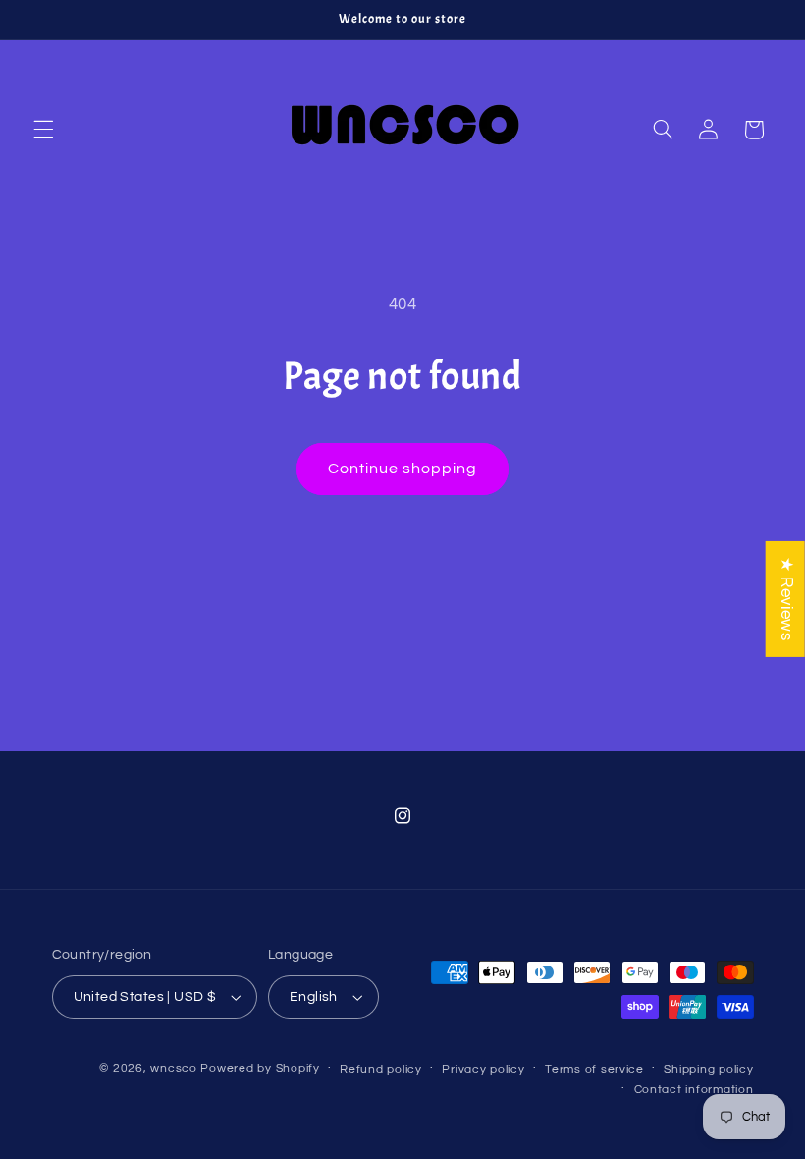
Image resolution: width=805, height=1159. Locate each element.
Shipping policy (708, 1069)
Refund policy (381, 1069)
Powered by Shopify (259, 1068)
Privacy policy (483, 1069)
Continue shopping (403, 468)
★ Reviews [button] (786, 599)
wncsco (173, 1068)
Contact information (694, 1089)
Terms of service (594, 1069)
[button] (43, 129)
